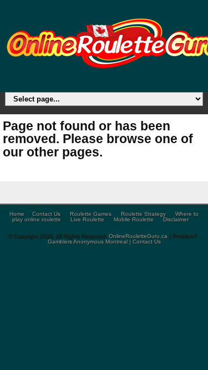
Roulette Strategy (143, 214)
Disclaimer (176, 219)
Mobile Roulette (134, 219)
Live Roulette (87, 219)
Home (16, 214)
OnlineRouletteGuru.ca (139, 236)
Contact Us (46, 214)
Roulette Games (90, 214)
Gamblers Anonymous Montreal (88, 242)
